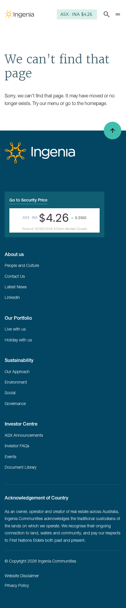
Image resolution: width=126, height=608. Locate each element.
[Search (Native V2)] (105, 14)
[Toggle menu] (117, 14)
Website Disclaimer (22, 575)
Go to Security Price (28, 200)
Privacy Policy (17, 585)
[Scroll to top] (112, 130)
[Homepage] (19, 14)
